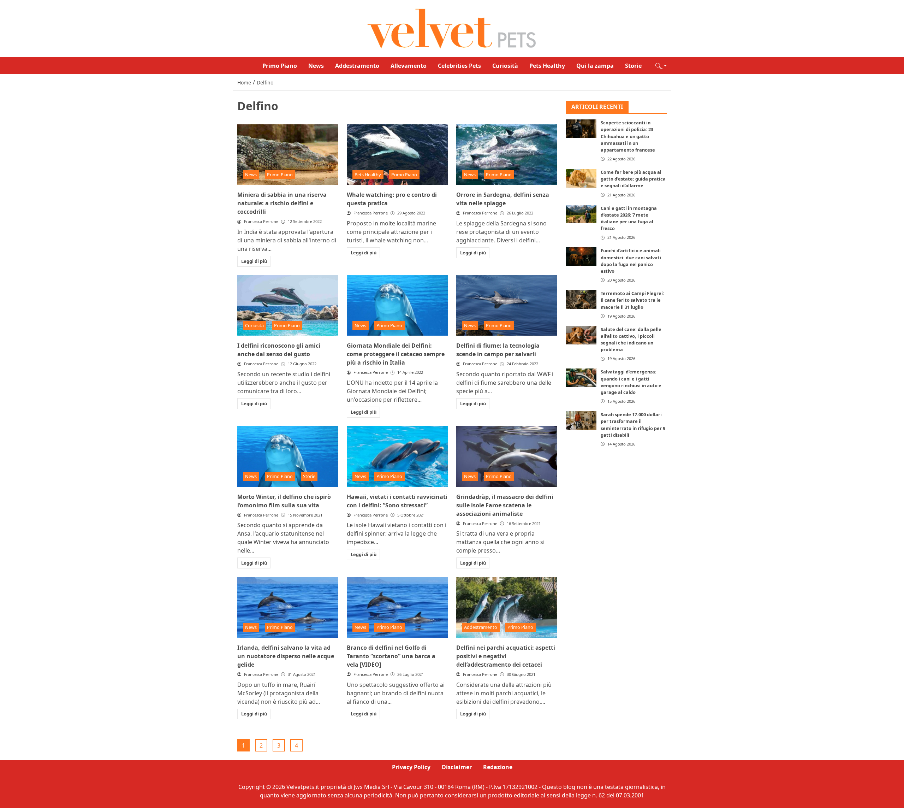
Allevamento (409, 66)
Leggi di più (254, 261)
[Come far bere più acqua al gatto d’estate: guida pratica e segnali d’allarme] (581, 178)
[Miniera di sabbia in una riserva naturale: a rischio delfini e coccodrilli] (287, 154)
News (316, 66)
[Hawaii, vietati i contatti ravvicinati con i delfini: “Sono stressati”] (397, 456)
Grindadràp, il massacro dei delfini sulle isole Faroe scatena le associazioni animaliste (504, 505)
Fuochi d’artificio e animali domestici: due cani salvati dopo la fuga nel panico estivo (631, 261)
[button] (661, 65)
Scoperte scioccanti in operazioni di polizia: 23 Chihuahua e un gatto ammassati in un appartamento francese (628, 136)
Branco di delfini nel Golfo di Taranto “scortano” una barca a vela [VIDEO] (391, 656)
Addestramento (357, 66)
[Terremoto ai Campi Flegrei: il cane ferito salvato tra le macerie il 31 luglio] (581, 299)
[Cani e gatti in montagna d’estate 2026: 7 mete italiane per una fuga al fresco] (581, 214)
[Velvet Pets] (452, 28)
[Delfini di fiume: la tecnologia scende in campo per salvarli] (506, 305)
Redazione (497, 767)
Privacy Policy (411, 767)
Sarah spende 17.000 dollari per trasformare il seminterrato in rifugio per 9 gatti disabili (633, 425)
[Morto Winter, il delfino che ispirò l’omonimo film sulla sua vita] (287, 456)
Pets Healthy (547, 66)
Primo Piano (279, 66)
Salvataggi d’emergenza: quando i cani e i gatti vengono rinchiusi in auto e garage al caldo (631, 382)
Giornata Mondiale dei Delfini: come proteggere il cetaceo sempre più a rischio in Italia (396, 354)
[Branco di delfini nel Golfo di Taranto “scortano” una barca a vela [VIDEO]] (397, 607)
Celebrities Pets (459, 66)
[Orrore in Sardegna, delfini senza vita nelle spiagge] (506, 154)
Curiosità (505, 66)
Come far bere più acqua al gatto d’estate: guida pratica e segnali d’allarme (633, 179)
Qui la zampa (595, 66)
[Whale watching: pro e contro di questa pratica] (397, 154)
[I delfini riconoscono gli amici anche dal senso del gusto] (287, 305)
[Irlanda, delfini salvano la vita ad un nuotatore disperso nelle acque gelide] (287, 607)
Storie (633, 66)
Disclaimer (457, 767)
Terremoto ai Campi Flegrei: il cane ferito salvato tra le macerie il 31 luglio (632, 300)
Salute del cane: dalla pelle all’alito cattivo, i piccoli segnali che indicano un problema (631, 339)
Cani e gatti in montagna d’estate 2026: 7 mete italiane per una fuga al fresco (629, 218)
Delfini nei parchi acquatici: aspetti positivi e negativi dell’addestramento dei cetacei (505, 656)
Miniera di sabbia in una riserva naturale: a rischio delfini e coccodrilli (282, 203)
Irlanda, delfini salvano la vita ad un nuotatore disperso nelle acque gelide (285, 656)
